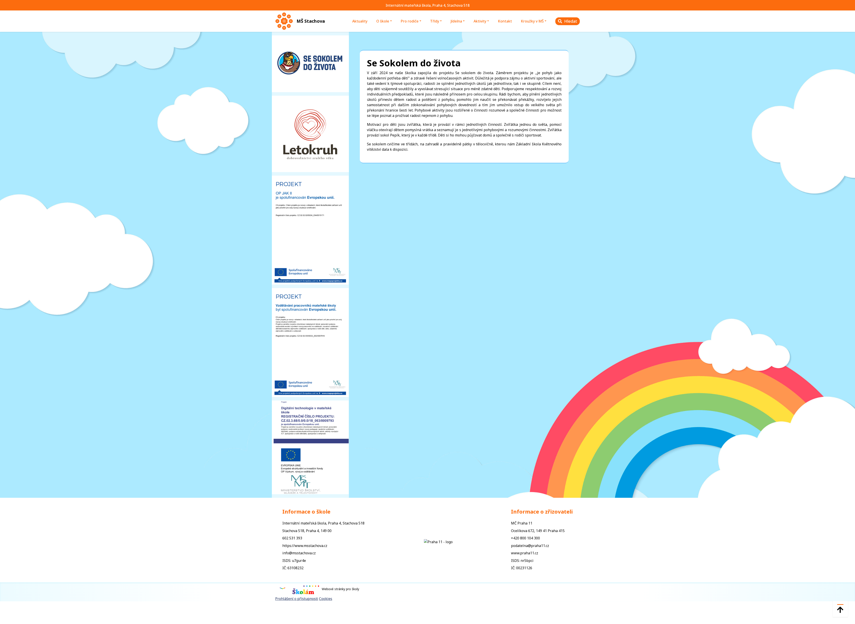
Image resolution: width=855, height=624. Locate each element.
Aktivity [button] (480, 21)
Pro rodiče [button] (410, 21)
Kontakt (505, 21)
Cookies (325, 598)
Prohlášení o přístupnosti (296, 598)
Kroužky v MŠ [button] (532, 21)
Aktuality (359, 21)
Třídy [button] (434, 21)
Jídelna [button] (456, 21)
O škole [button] (382, 21)
